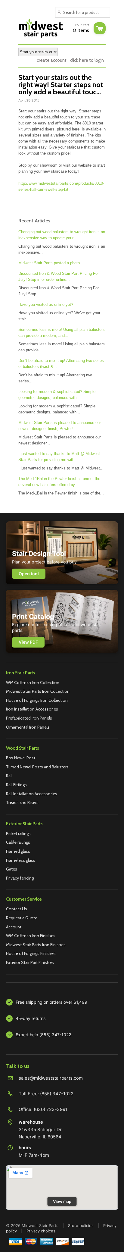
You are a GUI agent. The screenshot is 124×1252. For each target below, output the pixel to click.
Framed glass (18, 851)
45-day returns (30, 1018)
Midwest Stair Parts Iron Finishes (36, 944)
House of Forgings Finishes (31, 953)
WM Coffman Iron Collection (32, 682)
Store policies (81, 1225)
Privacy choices (40, 1230)
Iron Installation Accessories (32, 709)
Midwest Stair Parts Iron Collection (38, 691)
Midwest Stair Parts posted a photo (49, 263)
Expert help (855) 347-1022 (43, 1034)
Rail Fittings (16, 784)
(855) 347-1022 (56, 1094)
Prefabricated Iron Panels (29, 718)
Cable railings (18, 842)
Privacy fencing (20, 878)
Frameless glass (20, 860)
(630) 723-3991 (50, 1109)
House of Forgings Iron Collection (37, 700)
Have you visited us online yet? (45, 304)
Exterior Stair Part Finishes (30, 962)
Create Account (52, 60)
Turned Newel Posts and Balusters (37, 767)
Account (13, 927)
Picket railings (18, 833)
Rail (9, 775)
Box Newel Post (20, 758)
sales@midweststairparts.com (51, 1078)
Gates (11, 869)
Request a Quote (21, 918)
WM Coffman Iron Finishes (30, 935)
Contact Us (16, 909)
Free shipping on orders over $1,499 (51, 1002)
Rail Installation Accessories (31, 793)
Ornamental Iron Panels (28, 727)
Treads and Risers (22, 802)
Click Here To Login (87, 60)
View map (62, 1201)
